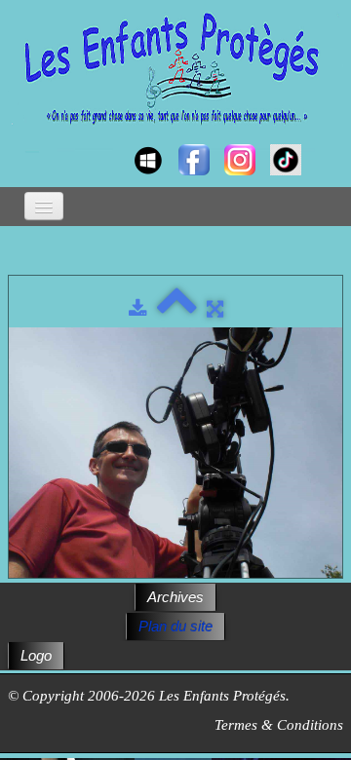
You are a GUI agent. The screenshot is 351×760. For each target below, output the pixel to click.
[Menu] (43, 206)
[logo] (27, 142)
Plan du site (175, 626)
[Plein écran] (215, 309)
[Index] (177, 309)
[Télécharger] (138, 309)
